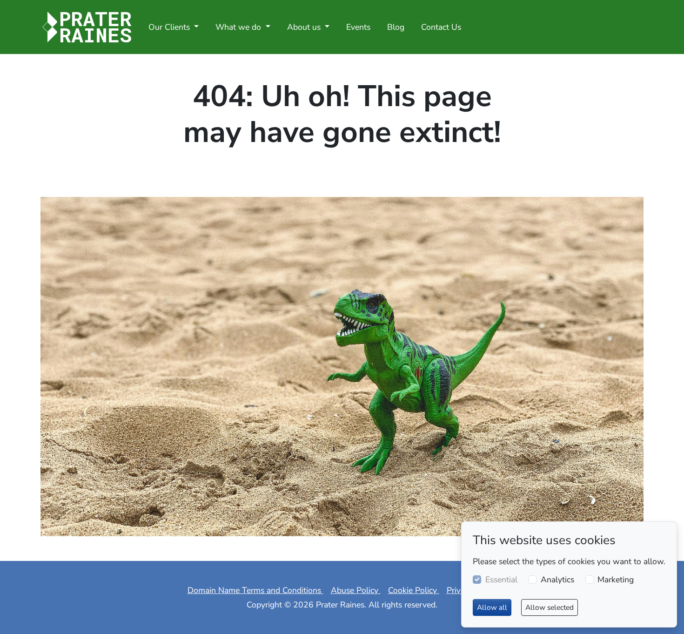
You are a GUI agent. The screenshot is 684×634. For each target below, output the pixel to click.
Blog (395, 27)
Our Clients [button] (170, 27)
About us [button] (305, 27)
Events (358, 27)
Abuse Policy (356, 590)
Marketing (615, 579)
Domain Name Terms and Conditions (255, 590)
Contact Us (441, 27)
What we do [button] (239, 27)
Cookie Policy (413, 590)
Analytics (557, 579)
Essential (501, 579)
